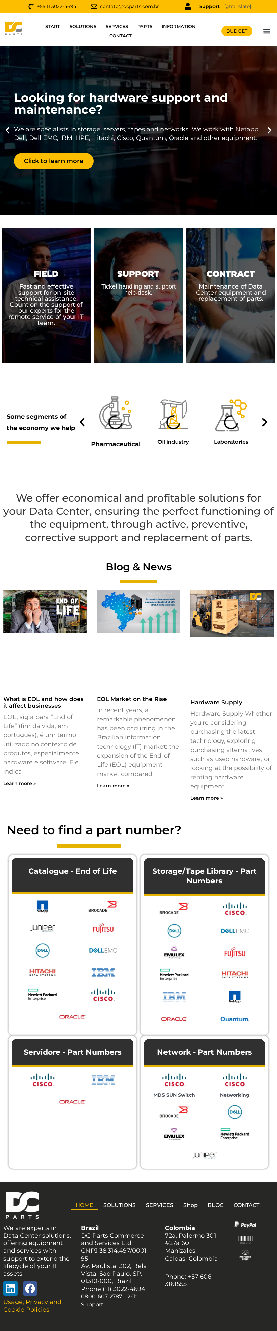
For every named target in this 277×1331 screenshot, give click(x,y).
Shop (190, 1205)
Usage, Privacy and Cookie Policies (32, 1305)
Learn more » (19, 783)
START (52, 26)
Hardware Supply (216, 702)
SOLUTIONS (83, 26)
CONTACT (120, 35)
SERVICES (117, 26)
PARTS (144, 26)
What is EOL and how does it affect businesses (43, 702)
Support (209, 6)
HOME (84, 1205)
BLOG (216, 1205)
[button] (267, 31)
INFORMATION (179, 26)
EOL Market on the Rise (132, 699)
